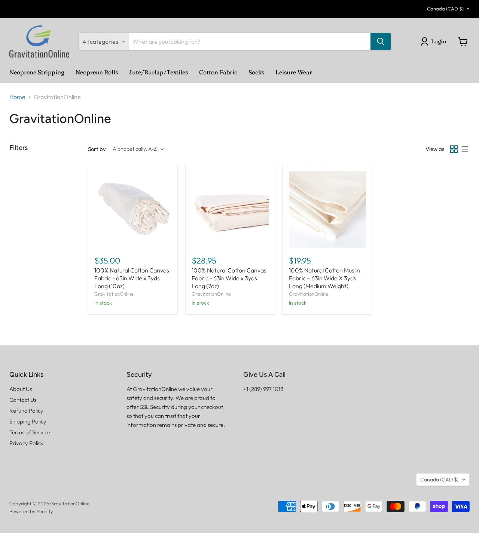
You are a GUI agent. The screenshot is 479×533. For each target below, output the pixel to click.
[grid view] (454, 149)
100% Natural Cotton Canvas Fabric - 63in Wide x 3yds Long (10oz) (131, 278)
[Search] (380, 41)
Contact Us (22, 399)
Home (17, 96)
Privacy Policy (26, 443)
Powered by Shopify (31, 511)
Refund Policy (26, 410)
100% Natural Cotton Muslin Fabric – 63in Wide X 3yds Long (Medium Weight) (324, 278)
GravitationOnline (114, 294)
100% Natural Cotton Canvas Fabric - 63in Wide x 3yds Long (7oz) (229, 278)
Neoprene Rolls (97, 72)
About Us (20, 388)
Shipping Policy (27, 421)
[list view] (464, 149)
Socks (256, 72)
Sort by (97, 149)
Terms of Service (29, 432)
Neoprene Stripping (36, 72)
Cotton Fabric (218, 72)
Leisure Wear (293, 72)
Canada (445, 9)
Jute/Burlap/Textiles (158, 72)
